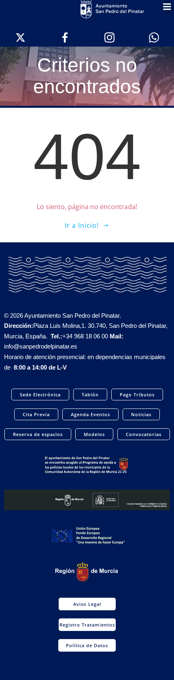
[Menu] (167, 7)
